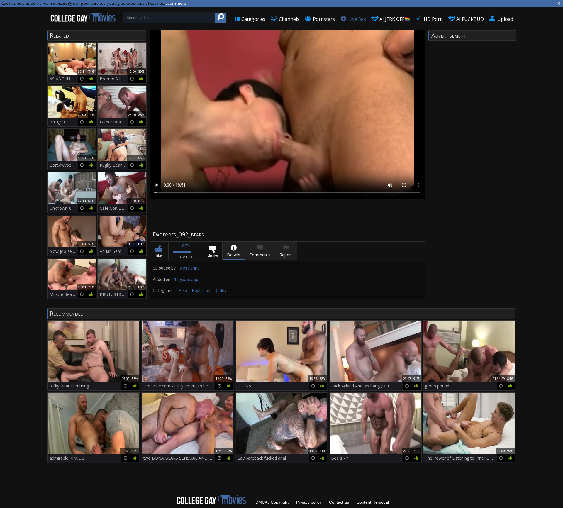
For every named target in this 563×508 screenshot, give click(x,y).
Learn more (176, 3)
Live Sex (356, 19)
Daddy (220, 290)
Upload (504, 19)
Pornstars (323, 19)
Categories (252, 19)
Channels (288, 19)
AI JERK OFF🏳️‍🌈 (394, 19)
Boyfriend (201, 290)
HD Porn (433, 19)
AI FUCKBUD (469, 19)
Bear (183, 290)
